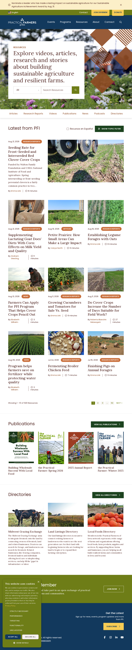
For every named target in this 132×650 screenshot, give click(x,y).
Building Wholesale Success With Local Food (20, 470)
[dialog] (22, 613)
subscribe (111, 626)
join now (112, 589)
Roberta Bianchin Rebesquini (98, 320)
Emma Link (16, 191)
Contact (83, 12)
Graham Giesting (15, 257)
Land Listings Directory (63, 531)
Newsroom (45, 640)
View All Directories (106, 495)
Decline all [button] (30, 637)
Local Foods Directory (101, 531)
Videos (53, 113)
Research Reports (33, 113)
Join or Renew (100, 12)
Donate (118, 12)
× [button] (38, 582)
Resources (82, 22)
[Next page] (119, 403)
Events (51, 22)
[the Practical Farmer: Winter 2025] (111, 448)
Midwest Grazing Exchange (25, 531)
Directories (117, 113)
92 (112, 403)
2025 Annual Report (80, 467)
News (85, 113)
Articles (13, 113)
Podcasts (99, 113)
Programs (65, 22)
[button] (22, 643)
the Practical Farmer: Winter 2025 (110, 469)
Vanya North (57, 248)
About (96, 22)
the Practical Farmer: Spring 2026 (50, 469)
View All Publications (105, 424)
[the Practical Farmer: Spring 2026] (51, 448)
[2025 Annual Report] (81, 448)
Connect (109, 22)
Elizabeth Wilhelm (15, 320)
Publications (69, 113)
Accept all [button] (13, 637)
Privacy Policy (10, 606)
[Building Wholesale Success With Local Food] (21, 448)
